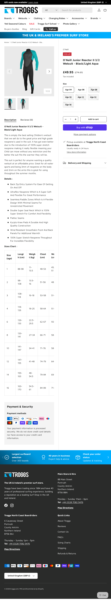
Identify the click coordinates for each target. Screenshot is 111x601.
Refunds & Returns (67, 553)
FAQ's (60, 537)
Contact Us (63, 531)
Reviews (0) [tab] (26, 120)
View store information (76, 152)
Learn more (33, 2)
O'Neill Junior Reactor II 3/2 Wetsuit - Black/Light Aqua (27, 42)
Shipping (62, 548)
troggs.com (14, 589)
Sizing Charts (64, 542)
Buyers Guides (11, 29)
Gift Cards (35, 29)
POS (21, 589)
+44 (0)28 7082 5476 (72, 502)
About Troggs (64, 521)
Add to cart (93, 119)
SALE (31, 23)
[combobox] (67, 10)
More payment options (85, 134)
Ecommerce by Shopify (35, 589)
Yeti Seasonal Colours (15, 23)
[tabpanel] (29, 260)
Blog (24, 29)
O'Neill (65, 49)
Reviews (62, 526)
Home (6, 42)
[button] (105, 10)
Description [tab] (10, 120)
